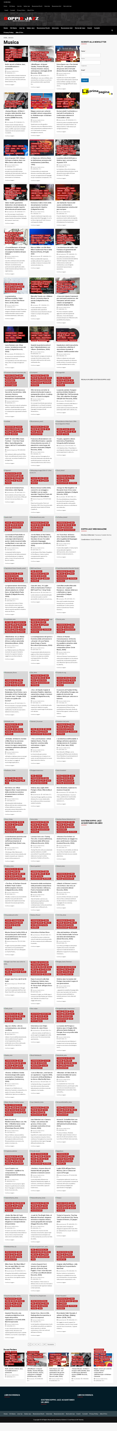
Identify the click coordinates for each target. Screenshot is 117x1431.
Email (83, 70)
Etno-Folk (15, 377)
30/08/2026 (10, 73)
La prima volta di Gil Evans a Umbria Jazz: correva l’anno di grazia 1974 (67, 160)
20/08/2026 (61, 213)
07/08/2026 (61, 356)
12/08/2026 (10, 307)
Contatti (12, 10)
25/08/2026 (71, 120)
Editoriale (8, 52)
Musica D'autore (36, 57)
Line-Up (19, 6)
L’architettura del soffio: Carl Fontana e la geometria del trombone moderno (67, 250)
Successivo (51, 1344)
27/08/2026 (19, 122)
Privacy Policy (21, 10)
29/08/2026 (43, 75)
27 (44, 1344)
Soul (7, 783)
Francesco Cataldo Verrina (12, 71)
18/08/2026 (10, 258)
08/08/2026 (35, 353)
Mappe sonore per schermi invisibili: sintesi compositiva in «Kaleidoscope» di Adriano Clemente (102, 1372)
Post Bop (18, 54)
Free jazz (67, 190)
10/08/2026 (61, 309)
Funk (66, 54)
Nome (83, 58)
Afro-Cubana (9, 622)
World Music (35, 385)
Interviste (47, 6)
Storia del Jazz (67, 6)
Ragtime (59, 1257)
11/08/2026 (43, 305)
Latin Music (9, 629)
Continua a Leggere (9, 84)
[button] (112, 30)
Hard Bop (59, 57)
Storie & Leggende (11, 385)
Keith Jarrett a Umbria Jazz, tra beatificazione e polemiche (15, 66)
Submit (85, 80)
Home (5, 6)
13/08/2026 (71, 254)
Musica (12, 54)
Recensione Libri (56, 6)
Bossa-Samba (44, 962)
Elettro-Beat (68, 284)
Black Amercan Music (37, 235)
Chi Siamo (12, 6)
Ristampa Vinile (10, 831)
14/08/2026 (46, 256)
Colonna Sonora (36, 96)
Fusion (20, 52)
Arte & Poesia (35, 1013)
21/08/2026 (35, 213)
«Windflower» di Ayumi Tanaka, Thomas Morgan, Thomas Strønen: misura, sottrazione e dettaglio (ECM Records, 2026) (41, 68)
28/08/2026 (61, 75)
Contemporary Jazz (37, 52)
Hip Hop (73, 680)
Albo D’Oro (30, 10)
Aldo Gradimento (10, 212)
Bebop (7, 50)
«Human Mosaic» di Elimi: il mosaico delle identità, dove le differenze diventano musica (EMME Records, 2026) (15, 115)
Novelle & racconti (11, 382)
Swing (19, 1208)
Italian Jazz (27, 6)
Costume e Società (62, 101)
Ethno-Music (16, 190)
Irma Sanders (35, 75)
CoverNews (71, 1419)
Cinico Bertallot (10, 122)
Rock (7, 151)
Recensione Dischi (37, 6)
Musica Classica (46, 103)
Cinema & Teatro (36, 281)
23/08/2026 (61, 166)
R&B (58, 59)
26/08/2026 (35, 122)
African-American (10, 473)
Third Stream (47, 59)
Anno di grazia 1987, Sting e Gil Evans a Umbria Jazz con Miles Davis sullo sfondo (15, 160)
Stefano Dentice (61, 120)
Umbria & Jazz (9, 59)
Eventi (6, 10)
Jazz (7, 54)
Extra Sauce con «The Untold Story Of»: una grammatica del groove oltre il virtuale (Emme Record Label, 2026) (56, 1372)
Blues (12, 188)
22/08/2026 (20, 211)
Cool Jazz (8, 478)
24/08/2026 (35, 169)
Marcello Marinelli (36, 256)
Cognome (84, 65)
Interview (65, 778)
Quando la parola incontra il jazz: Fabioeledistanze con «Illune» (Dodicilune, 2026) (40, 347)
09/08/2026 (19, 354)
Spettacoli (8, 57)
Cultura (20, 50)
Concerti (13, 50)
